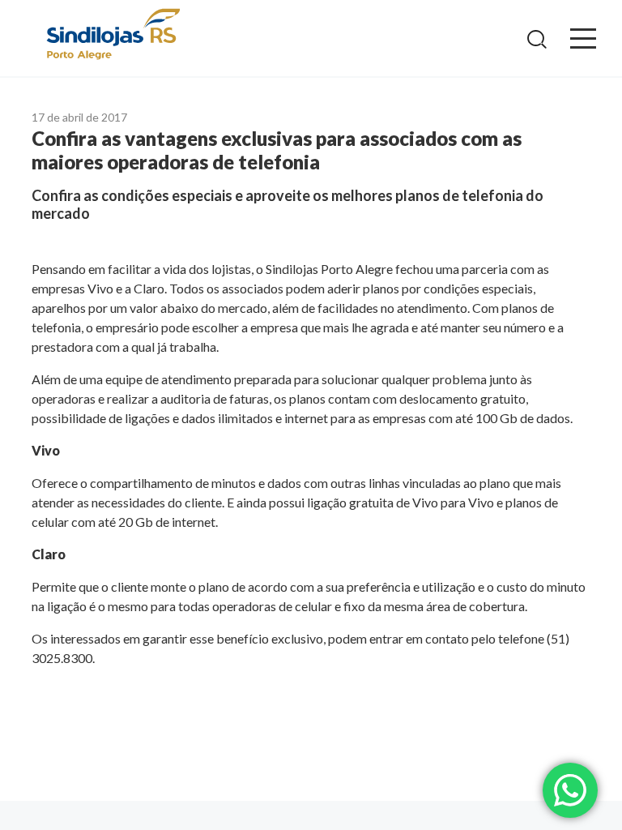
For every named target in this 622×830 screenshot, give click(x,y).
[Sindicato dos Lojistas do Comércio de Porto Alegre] (113, 35)
